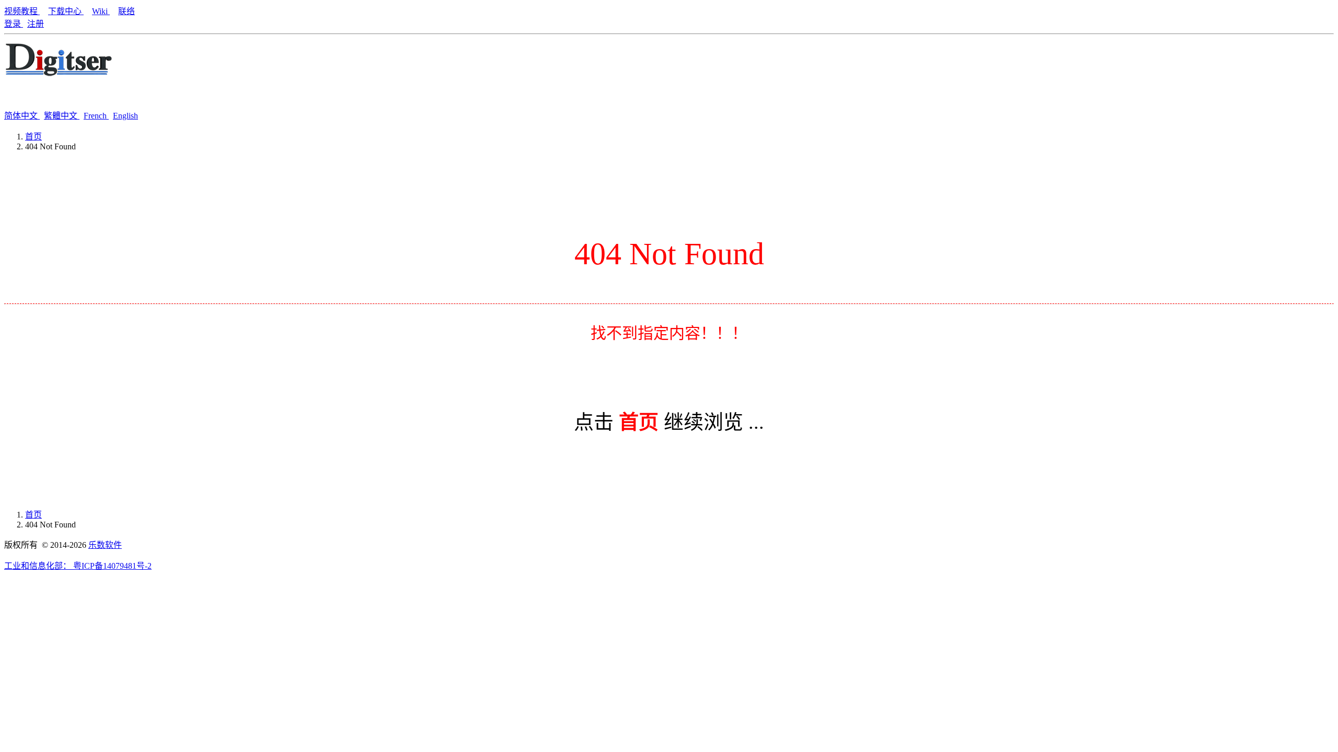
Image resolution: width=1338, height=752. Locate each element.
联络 (126, 11)
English (125, 115)
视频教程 (22, 11)
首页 (33, 136)
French (96, 115)
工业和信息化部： (38, 565)
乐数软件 (105, 544)
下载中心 (66, 11)
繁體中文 (61, 115)
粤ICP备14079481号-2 (112, 565)
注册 (35, 23)
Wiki (101, 11)
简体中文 (22, 115)
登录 (13, 23)
